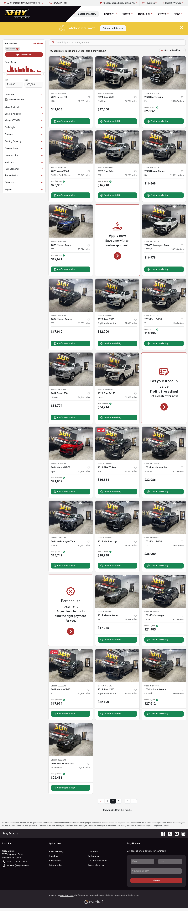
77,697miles (177, 545)
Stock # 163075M (58, 760)
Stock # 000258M (58, 686)
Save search (25, 54)
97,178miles (84, 693)
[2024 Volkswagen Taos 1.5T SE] (164, 221)
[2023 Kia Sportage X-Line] (164, 591)
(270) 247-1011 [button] (60, 2)
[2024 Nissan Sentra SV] (71, 295)
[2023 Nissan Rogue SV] (164, 147)
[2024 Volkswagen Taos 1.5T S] (71, 517)
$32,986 (150, 479)
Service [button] (162, 13)
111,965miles (177, 323)
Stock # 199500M (105, 463)
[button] (24, 3)
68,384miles (131, 545)
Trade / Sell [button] (144, 13)
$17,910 (56, 331)
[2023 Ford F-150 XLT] (164, 517)
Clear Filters (37, 43)
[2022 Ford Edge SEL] (117, 147)
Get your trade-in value (113, 28)
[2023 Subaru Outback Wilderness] (71, 739)
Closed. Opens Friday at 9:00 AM (119, 3)
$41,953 (56, 109)
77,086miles (131, 323)
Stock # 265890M (58, 167)
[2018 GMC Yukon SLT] (117, 443)
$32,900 (103, 331)
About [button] (177, 13)
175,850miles (130, 471)
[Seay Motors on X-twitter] (168, 833)
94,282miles (177, 101)
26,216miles (177, 471)
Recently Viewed (173, 3)
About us (53, 856)
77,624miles (84, 249)
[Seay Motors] (17, 13)
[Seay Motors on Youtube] (175, 833)
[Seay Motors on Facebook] (162, 833)
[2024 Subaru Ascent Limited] (164, 665)
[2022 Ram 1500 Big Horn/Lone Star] (117, 295)
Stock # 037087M (151, 241)
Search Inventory (87, 14)
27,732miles (131, 101)
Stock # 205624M (105, 612)
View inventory (56, 851)
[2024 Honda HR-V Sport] (71, 443)
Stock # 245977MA (106, 538)
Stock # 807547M (151, 167)
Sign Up (156, 880)
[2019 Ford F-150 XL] (164, 295)
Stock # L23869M (151, 463)
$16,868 (150, 183)
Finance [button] (125, 13)
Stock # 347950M (58, 316)
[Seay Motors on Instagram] (182, 833)
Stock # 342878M (151, 93)
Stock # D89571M (151, 538)
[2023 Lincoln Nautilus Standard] (164, 443)
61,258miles (84, 471)
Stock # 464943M (105, 316)
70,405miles (84, 767)
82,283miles (131, 175)
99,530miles (177, 249)
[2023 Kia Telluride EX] (164, 73)
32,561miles (84, 545)
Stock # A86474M (151, 316)
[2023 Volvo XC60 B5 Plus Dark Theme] (71, 147)
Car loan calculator (97, 860)
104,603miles (130, 397)
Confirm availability (66, 121)
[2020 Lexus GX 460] (71, 73)
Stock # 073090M (151, 612)
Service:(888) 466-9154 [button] (17, 865)
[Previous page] (101, 801)
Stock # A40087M (105, 167)
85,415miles (131, 693)
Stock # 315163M (105, 686)
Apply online (55, 860)
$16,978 (150, 257)
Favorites (150, 3)
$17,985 (103, 628)
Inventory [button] (109, 13)
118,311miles (177, 175)
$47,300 (103, 109)
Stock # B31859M (105, 389)
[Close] (181, 27)
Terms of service (96, 865)
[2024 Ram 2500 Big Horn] (117, 73)
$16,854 (103, 479)
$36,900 (150, 554)
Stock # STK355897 (106, 93)
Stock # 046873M (58, 538)
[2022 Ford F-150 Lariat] (117, 369)
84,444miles (84, 397)
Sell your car (94, 856)
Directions (93, 851)
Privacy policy (56, 865)
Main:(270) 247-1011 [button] (16, 861)
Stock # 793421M (58, 241)
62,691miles (131, 619)
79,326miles (177, 619)
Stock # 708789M (58, 463)
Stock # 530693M (58, 389)
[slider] (5, 74)
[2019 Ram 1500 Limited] (71, 369)
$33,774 (56, 405)
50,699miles (84, 101)
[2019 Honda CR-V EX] (71, 665)
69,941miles (84, 175)
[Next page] (134, 801)
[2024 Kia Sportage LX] (117, 517)
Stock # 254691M (58, 93)
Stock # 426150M (151, 686)
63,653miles (84, 323)
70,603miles (177, 693)
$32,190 (103, 702)
